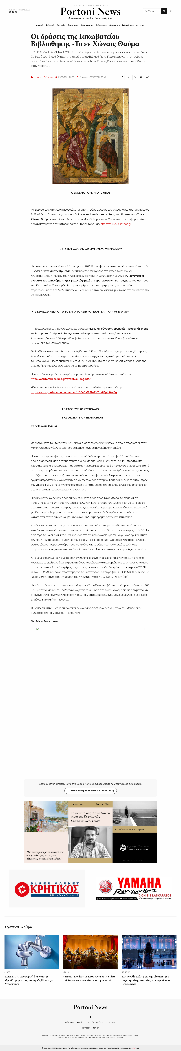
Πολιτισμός (48, 77)
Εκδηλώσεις (70, 1022)
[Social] (171, 11)
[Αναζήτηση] (164, 11)
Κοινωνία (37, 77)
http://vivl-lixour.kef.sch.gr (115, 224)
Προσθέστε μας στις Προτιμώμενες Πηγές (91, 790)
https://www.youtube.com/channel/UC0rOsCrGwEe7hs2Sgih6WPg (74, 392)
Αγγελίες (80, 1022)
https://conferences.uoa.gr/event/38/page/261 (61, 379)
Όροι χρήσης (110, 1022)
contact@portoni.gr (90, 1028)
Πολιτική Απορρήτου (94, 1022)
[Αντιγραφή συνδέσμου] (147, 77)
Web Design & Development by (123, 1048)
